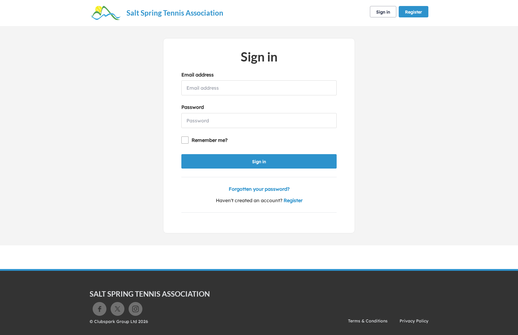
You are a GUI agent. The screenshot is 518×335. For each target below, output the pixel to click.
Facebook (99, 309)
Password (192, 107)
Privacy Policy (414, 321)
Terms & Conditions (368, 321)
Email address (197, 75)
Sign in (383, 12)
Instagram (135, 309)
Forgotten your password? (259, 189)
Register (413, 12)
